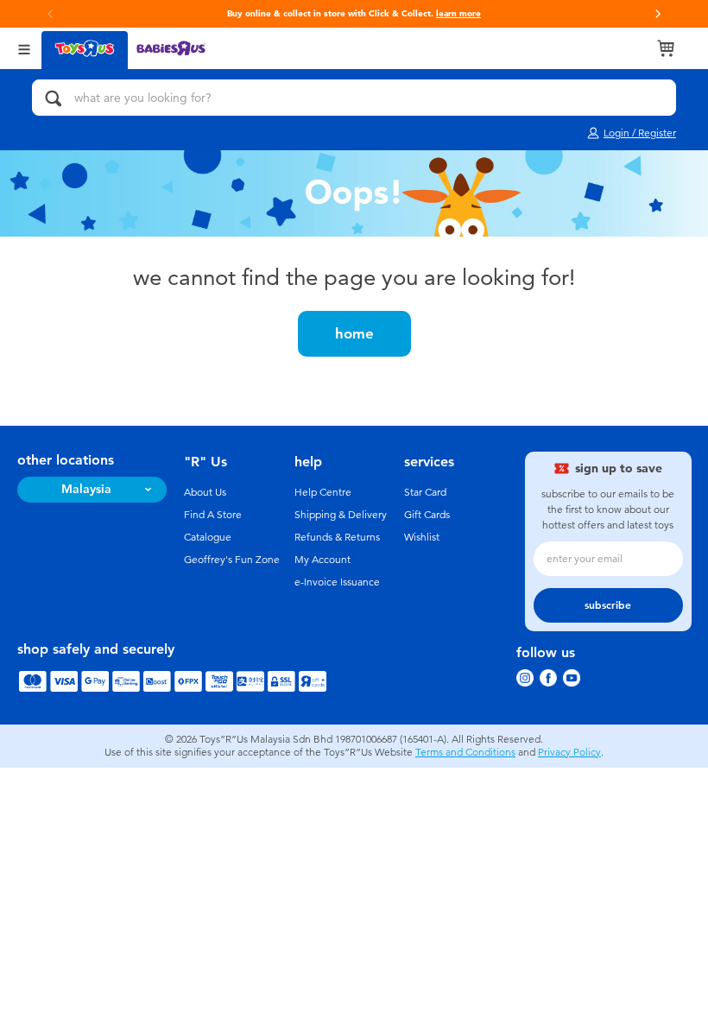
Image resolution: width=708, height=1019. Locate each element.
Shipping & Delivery (340, 515)
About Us (205, 492)
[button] (658, 14)
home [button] (354, 333)
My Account (322, 560)
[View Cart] (665, 48)
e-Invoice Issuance (337, 582)
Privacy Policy (569, 752)
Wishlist (421, 537)
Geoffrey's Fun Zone (232, 560)
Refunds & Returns (337, 537)
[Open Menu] (24, 48)
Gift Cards (427, 515)
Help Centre (322, 492)
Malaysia (86, 489)
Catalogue (207, 537)
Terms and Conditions (465, 752)
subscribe (608, 605)
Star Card (425, 492)
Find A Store (213, 515)
